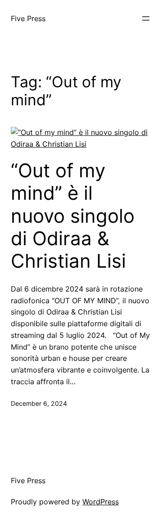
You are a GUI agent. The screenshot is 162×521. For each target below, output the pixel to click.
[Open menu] (145, 18)
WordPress (100, 501)
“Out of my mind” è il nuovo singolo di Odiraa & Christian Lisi (73, 216)
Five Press (28, 18)
